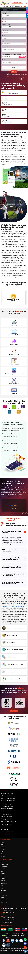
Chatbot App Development (7, 804)
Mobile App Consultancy (6, 819)
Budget (4, 41)
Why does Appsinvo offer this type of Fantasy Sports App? (13, 574)
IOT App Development (6, 814)
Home (2, 842)
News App (3, 880)
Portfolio (3, 844)
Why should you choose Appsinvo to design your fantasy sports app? (12, 566)
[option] (14, 505)
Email (4, 19)
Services (3, 847)
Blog (2, 854)
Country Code (6, 24)
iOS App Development (6, 811)
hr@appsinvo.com (8, 922)
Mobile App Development (7, 793)
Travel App (3, 899)
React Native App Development (8, 821)
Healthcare (3, 876)
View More (14, 711)
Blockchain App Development (8, 800)
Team (3, 36)
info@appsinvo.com (8, 6)
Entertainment (4, 869)
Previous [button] (23, 513)
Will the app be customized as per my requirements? (13, 550)
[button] (25, 951)
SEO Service (3, 827)
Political (2, 886)
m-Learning (3, 878)
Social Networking (5, 895)
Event (2, 871)
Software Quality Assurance (7, 824)
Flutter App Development (7, 806)
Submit (14, 71)
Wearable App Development (7, 831)
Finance (3, 873)
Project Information (7, 47)
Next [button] (26, 513)
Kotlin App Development (6, 816)
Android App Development (7, 796)
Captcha (4, 60)
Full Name (5, 13)
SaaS (2, 892)
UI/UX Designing (4, 829)
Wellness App (4, 902)
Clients (2, 851)
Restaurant (3, 890)
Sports (2, 897)
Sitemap (3, 856)
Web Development (5, 834)
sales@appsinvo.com (18, 6)
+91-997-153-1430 (9, 913)
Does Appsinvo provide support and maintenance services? (12, 582)
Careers (3, 849)
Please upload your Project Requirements (13, 54)
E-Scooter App (4, 864)
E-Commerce (4, 866)
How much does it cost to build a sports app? (11, 531)
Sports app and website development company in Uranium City (14, 605)
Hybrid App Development (7, 808)
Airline (2, 862)
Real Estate (3, 888)
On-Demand (4, 883)
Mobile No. (5, 30)
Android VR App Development (8, 798)
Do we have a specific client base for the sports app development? (12, 558)
